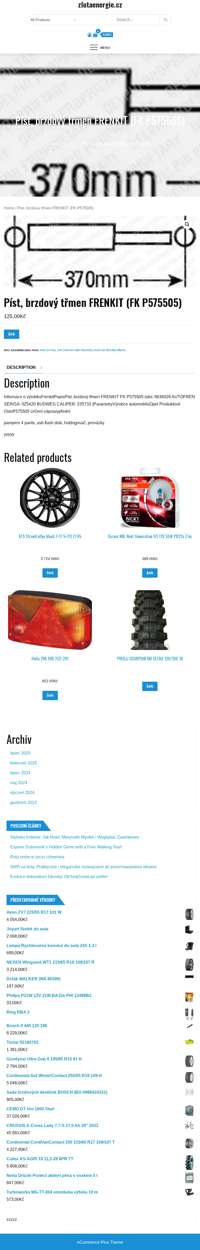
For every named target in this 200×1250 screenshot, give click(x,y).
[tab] (23, 367)
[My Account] (89, 34)
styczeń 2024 (22, 792)
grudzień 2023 (23, 802)
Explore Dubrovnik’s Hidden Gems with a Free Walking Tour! (66, 847)
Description (21, 367)
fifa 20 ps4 (47, 350)
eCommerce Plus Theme (100, 1242)
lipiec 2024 (20, 773)
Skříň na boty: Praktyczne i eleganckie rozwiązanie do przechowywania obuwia (83, 867)
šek (11, 334)
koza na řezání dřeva (110, 350)
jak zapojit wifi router (74, 350)
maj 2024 (18, 783)
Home (9, 208)
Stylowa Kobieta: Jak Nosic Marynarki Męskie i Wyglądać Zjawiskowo (74, 837)
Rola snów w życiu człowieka (37, 857)
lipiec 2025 (20, 753)
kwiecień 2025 (23, 763)
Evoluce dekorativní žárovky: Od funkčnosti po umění (59, 876)
